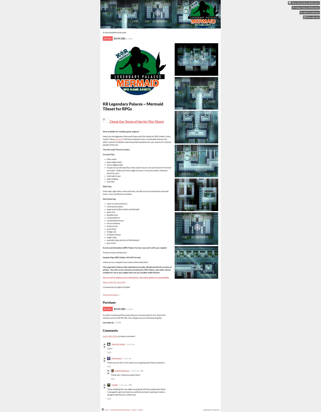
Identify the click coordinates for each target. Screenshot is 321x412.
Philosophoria (117, 358)
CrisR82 (115, 385)
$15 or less (215, 410)
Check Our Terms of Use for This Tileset (137, 121)
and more (118, 139)
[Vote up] (104, 344)
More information (110, 294)
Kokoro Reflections (122, 371)
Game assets (207, 410)
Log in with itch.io (110, 336)
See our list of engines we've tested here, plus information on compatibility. (136, 277)
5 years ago (130, 344)
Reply (109, 352)
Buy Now (107, 38)
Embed (140, 410)
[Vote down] (104, 347)
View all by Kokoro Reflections (120, 410)
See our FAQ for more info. (114, 282)
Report (134, 410)
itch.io (107, 410)
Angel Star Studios (118, 344)
